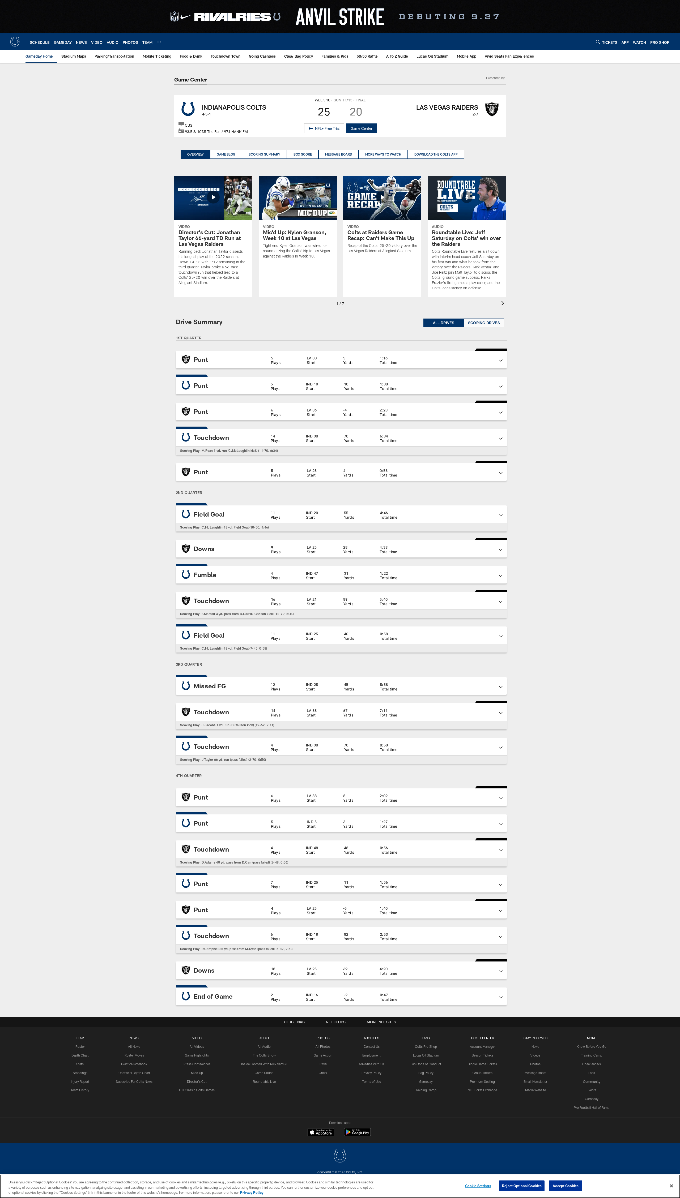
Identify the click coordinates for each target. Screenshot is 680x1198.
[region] (340, 1186)
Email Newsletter (535, 1081)
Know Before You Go (591, 1046)
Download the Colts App (436, 154)
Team (80, 1038)
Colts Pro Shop (426, 1046)
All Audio (264, 1046)
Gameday (426, 1081)
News (134, 1038)
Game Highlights (197, 1055)
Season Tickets (482, 1055)
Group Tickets (482, 1073)
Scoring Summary (264, 154)
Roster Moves (134, 1055)
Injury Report (80, 1081)
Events (591, 1090)
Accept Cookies (566, 1185)
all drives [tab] (443, 322)
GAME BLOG (226, 154)
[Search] (598, 41)
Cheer (323, 1073)
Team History (80, 1090)
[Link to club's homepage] (14, 41)
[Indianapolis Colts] (340, 1157)
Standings (80, 1073)
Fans (591, 1073)
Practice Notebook (134, 1064)
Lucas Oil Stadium (426, 1055)
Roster (80, 1046)
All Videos (197, 1046)
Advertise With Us (371, 1064)
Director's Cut (197, 1081)
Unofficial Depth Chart (134, 1073)
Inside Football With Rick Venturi (264, 1064)
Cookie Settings (478, 1185)
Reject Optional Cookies (522, 1185)
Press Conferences (197, 1064)
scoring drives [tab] (484, 322)
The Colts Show (264, 1055)
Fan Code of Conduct (426, 1064)
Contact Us (372, 1046)
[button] (341, 359)
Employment (371, 1055)
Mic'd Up (197, 1073)
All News (134, 1046)
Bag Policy (426, 1073)
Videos (535, 1055)
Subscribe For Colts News (134, 1081)
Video (197, 1038)
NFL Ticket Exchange (482, 1090)
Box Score (303, 154)
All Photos (323, 1046)
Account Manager (482, 1046)
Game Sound (264, 1073)
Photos (323, 1038)
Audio (264, 1038)
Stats (80, 1064)
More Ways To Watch (383, 154)
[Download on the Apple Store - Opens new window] (321, 1132)
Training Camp (425, 1090)
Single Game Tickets (482, 1064)
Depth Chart (80, 1055)
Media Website (535, 1090)
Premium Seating (482, 1081)
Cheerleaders (591, 1064)
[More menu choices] (159, 42)
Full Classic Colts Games (197, 1090)
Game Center (361, 128)
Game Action (323, 1055)
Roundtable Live (264, 1081)
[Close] (671, 1186)
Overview (195, 154)
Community (591, 1081)
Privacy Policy (371, 1073)
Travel (323, 1064)
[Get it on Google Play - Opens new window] (357, 1134)
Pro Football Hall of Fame (591, 1107)
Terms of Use (371, 1081)
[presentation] (504, 304)
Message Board (338, 154)
